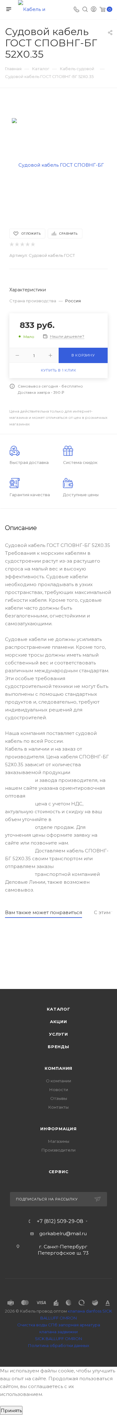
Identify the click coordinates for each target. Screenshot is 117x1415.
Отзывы (58, 1098)
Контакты (58, 1107)
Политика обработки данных (58, 1345)
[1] (11, 244)
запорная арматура (79, 1324)
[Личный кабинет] (93, 10)
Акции (58, 1021)
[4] (27, 244)
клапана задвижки (58, 1331)
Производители (58, 1149)
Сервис (59, 1171)
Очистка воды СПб (37, 1324)
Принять (11, 1410)
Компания (58, 1068)
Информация (58, 1128)
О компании (58, 1080)
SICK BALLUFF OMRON (58, 1338)
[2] (16, 244)
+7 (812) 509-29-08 (60, 1221)
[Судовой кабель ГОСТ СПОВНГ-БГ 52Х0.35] (58, 165)
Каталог (58, 1009)
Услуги (58, 1034)
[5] (32, 244)
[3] (22, 244)
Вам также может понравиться (43, 912)
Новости (58, 1089)
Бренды (58, 1046)
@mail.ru (76, 1233)
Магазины (58, 1141)
